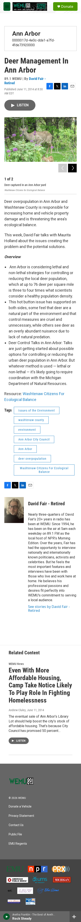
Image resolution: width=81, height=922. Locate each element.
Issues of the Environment (36, 410)
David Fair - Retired (46, 503)
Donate (67, 6)
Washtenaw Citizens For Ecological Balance (44, 470)
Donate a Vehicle (20, 806)
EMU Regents (18, 843)
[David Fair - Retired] (14, 510)
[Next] (72, 168)
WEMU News (16, 664)
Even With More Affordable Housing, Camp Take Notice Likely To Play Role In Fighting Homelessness (40, 685)
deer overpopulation (32, 458)
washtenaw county (31, 420)
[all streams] (75, 916)
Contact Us (16, 825)
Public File (15, 834)
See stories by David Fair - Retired (49, 608)
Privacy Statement (21, 815)
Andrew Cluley (17, 710)
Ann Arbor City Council (34, 439)
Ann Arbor (26, 33)
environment (27, 429)
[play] (6, 916)
